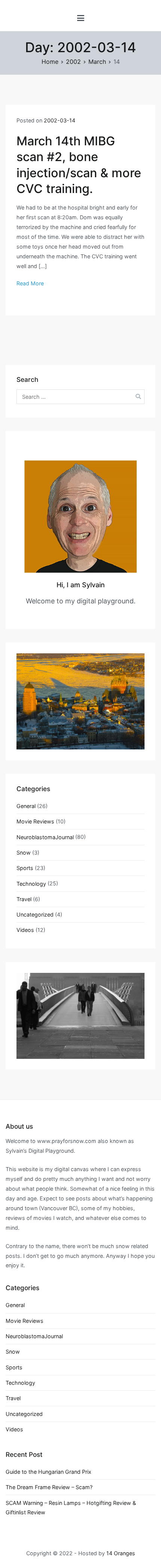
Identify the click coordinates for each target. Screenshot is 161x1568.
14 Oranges (120, 1553)
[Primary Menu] (80, 18)
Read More (30, 283)
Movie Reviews (35, 821)
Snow (23, 852)
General (26, 806)
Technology (31, 883)
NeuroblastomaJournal (45, 837)
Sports (24, 868)
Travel (23, 899)
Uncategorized (35, 914)
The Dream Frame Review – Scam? (49, 1487)
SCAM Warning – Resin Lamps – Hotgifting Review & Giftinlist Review (71, 1508)
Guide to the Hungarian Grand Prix (48, 1471)
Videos (25, 930)
